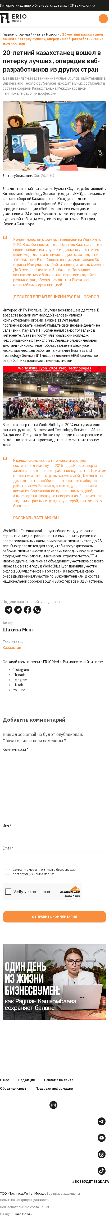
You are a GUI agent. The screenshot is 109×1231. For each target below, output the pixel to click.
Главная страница (16, 34)
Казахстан (12, 647)
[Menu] (54, 19)
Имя (7, 825)
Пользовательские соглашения (24, 1207)
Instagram (21, 669)
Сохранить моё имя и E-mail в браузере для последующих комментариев (44, 872)
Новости (53, 34)
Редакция (26, 1080)
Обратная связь (13, 1088)
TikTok (18, 685)
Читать (38, 34)
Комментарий (15, 749)
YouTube (19, 690)
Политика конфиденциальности (24, 1200)
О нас (4, 1080)
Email (8, 848)
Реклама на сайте (59, 1080)
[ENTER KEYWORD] (103, 18)
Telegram (20, 680)
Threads (19, 675)
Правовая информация (54, 1088)
